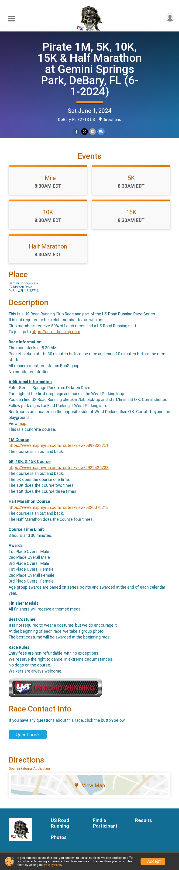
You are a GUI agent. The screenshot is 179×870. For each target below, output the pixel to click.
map (22, 423)
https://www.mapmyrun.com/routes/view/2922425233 (59, 467)
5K (131, 177)
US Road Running (60, 823)
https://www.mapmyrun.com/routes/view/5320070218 (59, 507)
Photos (59, 837)
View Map (93, 785)
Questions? (28, 734)
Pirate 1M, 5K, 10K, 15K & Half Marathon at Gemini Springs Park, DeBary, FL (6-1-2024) (90, 69)
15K (131, 212)
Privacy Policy (53, 865)
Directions (112, 119)
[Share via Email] (92, 131)
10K (48, 212)
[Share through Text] (101, 131)
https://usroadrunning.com (56, 331)
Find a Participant (105, 823)
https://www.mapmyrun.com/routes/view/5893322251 (59, 445)
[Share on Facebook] (76, 131)
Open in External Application (29, 768)
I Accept (153, 861)
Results (143, 820)
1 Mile (48, 177)
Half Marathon (48, 246)
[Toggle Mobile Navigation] (11, 19)
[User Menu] (170, 17)
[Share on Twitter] (84, 131)
